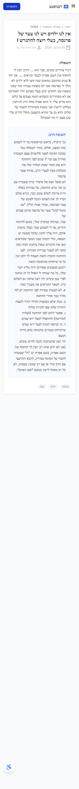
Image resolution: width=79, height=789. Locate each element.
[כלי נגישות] (9, 767)
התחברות (11, 6)
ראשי (68, 26)
